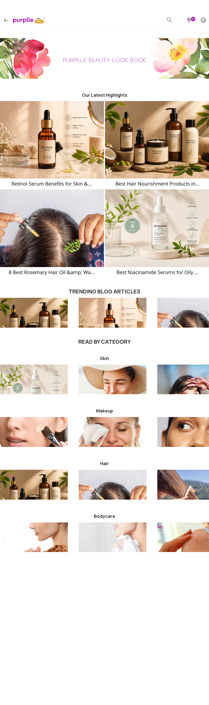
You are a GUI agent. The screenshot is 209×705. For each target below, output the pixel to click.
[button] (206, 315)
